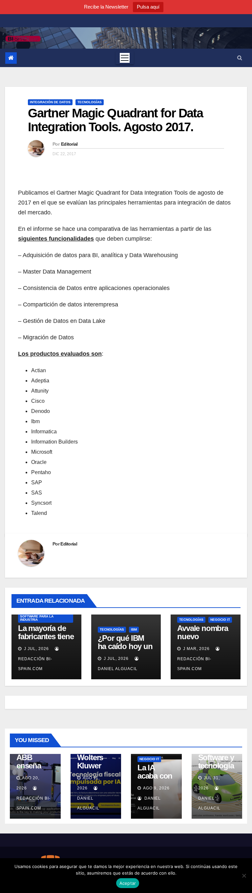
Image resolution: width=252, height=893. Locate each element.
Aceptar (127, 883)
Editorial (69, 144)
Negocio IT (220, 619)
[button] (239, 58)
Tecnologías (89, 102)
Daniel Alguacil (88, 803)
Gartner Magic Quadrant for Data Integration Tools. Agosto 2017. (115, 120)
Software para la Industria (36, 618)
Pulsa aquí (148, 7)
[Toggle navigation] (125, 57)
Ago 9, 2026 (156, 788)
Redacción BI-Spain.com (35, 664)
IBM (134, 629)
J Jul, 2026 (36, 648)
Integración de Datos (50, 102)
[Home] (11, 58)
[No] (244, 875)
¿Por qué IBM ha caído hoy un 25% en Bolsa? (125, 646)
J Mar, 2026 (196, 648)
